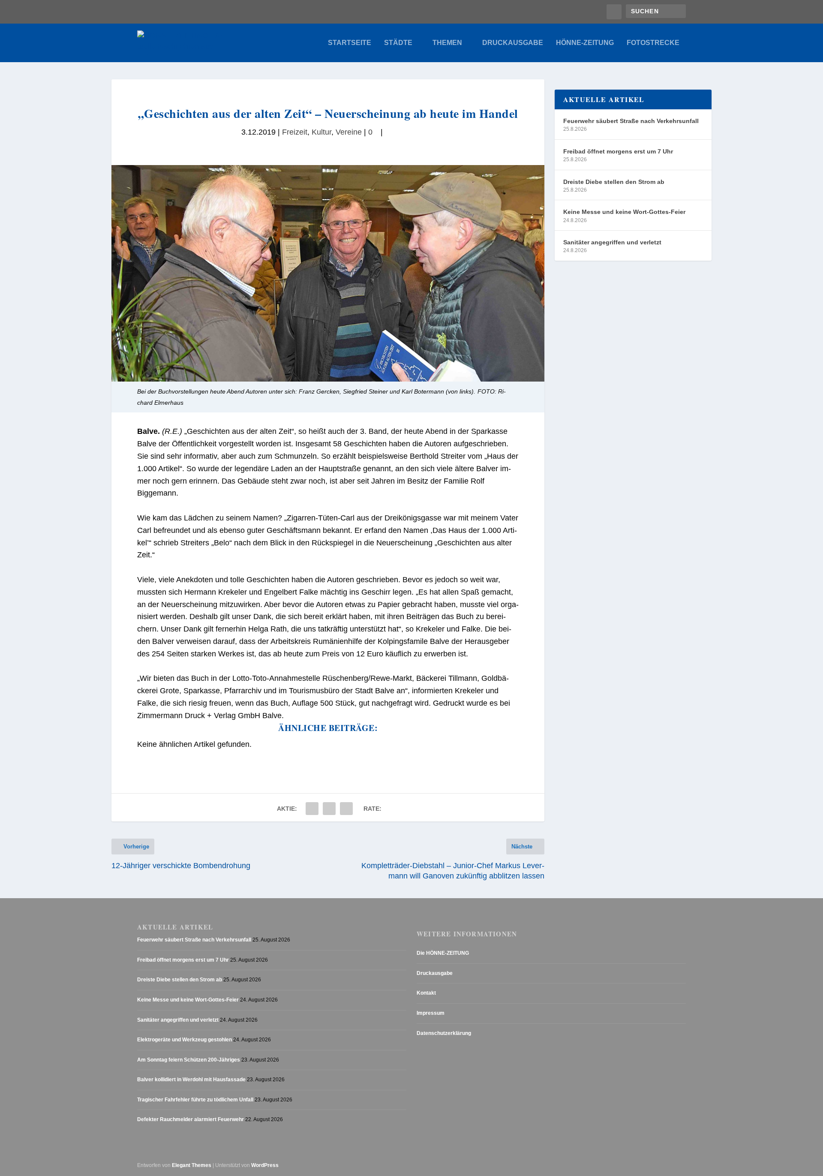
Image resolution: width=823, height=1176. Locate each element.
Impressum (431, 1013)
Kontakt (426, 993)
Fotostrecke (653, 42)
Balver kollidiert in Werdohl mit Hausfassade (191, 1080)
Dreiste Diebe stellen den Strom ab (613, 181)
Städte (398, 42)
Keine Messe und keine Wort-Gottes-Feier (624, 211)
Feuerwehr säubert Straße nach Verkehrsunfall (631, 120)
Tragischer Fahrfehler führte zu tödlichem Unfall (195, 1100)
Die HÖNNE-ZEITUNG (443, 953)
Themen (447, 42)
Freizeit (294, 132)
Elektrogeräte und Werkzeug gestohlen (184, 1040)
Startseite (349, 42)
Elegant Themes (191, 1165)
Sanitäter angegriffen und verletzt (612, 242)
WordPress (265, 1165)
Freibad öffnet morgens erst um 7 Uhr (618, 151)
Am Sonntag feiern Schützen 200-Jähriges (188, 1060)
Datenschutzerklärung (444, 1033)
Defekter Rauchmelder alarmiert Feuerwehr (190, 1119)
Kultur (321, 132)
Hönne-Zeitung (585, 42)
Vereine (349, 132)
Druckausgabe (512, 42)
